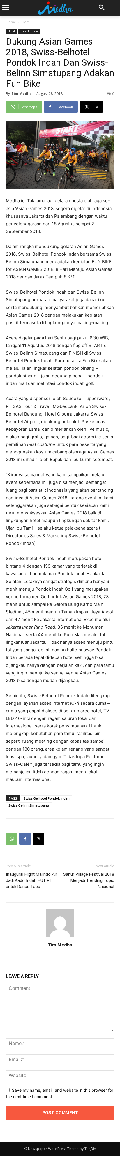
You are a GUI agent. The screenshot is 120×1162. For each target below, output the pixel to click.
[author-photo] (60, 936)
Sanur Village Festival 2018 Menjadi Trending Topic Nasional (88, 880)
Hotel (26, 22)
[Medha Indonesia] (55, 8)
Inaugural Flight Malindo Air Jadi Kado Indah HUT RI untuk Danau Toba (31, 880)
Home (11, 22)
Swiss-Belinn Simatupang (28, 805)
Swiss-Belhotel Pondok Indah (47, 798)
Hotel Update (29, 31)
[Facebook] (25, 839)
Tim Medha (21, 93)
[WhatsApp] (11, 839)
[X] (38, 839)
